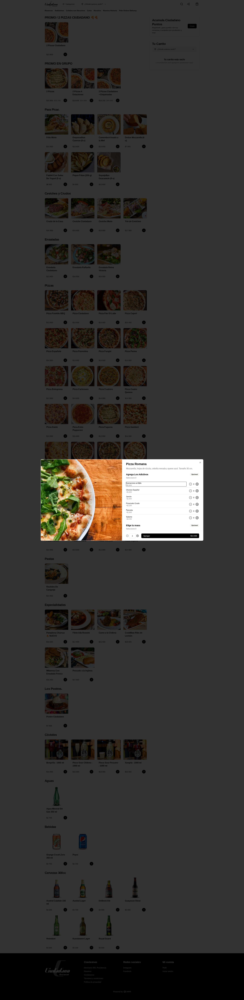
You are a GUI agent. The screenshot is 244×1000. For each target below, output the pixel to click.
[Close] (200, 462)
